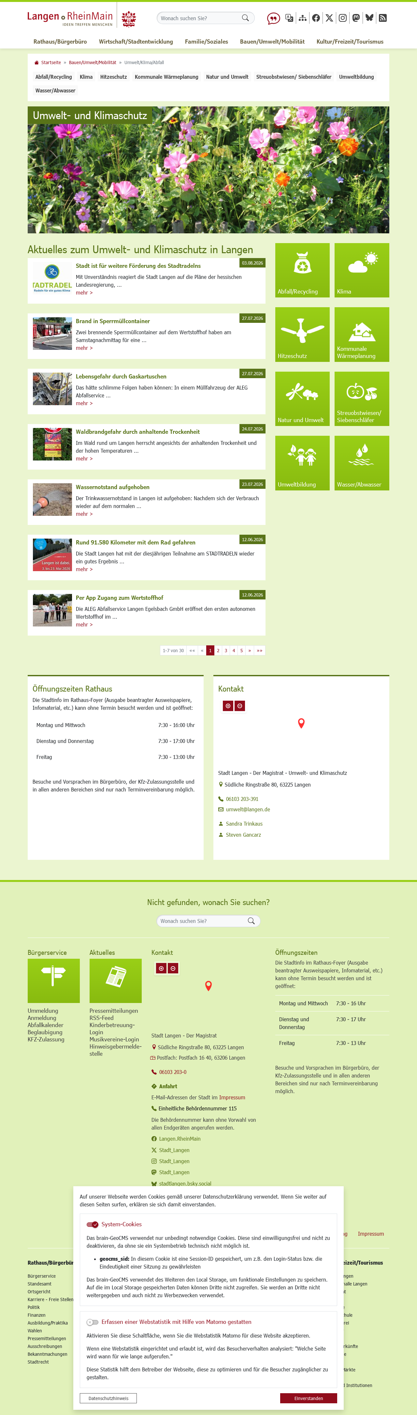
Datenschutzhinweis (108, 1398)
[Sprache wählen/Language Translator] (289, 17)
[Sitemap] (302, 17)
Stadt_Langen (174, 1150)
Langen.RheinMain (180, 1138)
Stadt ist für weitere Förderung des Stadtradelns (138, 265)
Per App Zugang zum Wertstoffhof (119, 597)
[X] (329, 17)
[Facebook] (316, 17)
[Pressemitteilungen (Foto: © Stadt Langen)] (116, 981)
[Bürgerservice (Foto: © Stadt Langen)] (54, 981)
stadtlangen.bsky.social (185, 1183)
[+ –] (301, 728)
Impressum (232, 1097)
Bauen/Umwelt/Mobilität (92, 62)
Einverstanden (309, 1398)
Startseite (51, 62)
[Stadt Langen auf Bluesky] (369, 17)
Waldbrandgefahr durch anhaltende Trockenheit (138, 431)
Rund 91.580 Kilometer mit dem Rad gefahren (135, 542)
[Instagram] (342, 17)
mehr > (84, 292)
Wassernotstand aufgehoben (113, 486)
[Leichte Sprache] (274, 18)
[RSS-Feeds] (382, 17)
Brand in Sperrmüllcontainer (113, 320)
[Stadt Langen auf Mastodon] (356, 17)
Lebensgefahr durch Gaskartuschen (121, 376)
